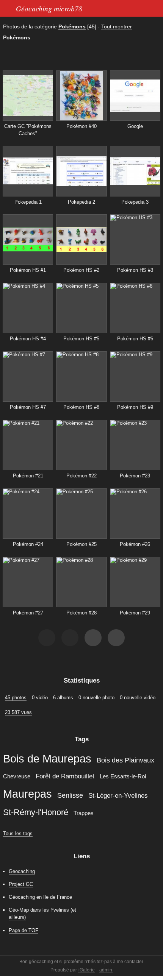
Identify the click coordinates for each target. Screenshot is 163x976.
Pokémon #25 (81, 544)
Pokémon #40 (81, 126)
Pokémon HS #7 (28, 407)
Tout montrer (116, 26)
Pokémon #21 (28, 476)
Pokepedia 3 (135, 202)
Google (135, 126)
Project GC (21, 884)
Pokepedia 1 (28, 202)
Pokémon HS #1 (28, 270)
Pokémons (72, 26)
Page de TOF (23, 930)
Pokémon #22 (81, 476)
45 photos (16, 697)
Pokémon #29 (135, 613)
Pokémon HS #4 (28, 338)
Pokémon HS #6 (135, 338)
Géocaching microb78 (49, 8)
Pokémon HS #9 (135, 407)
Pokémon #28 (81, 613)
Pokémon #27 (28, 613)
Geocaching (22, 871)
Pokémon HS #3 (135, 270)
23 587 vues (18, 712)
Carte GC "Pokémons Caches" (28, 129)
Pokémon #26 (135, 544)
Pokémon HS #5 (81, 338)
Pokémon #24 (28, 544)
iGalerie (86, 970)
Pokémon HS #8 (81, 407)
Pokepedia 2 (81, 202)
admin (105, 970)
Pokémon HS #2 (81, 270)
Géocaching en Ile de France (40, 897)
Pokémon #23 (135, 476)
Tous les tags (18, 833)
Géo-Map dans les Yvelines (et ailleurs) (42, 913)
